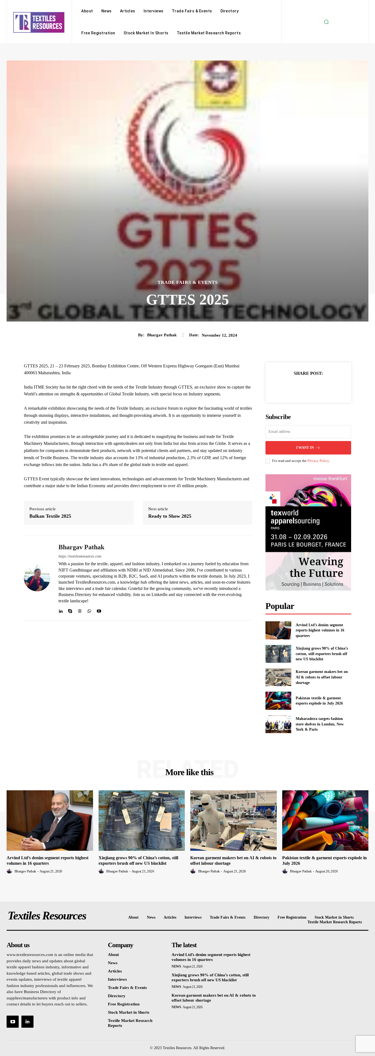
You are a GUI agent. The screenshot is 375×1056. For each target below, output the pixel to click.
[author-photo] (10, 871)
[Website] (80, 610)
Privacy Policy (318, 461)
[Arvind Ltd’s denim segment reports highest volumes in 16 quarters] (278, 630)
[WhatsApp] (89, 610)
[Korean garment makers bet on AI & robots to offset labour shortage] (278, 677)
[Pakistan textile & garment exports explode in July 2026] (278, 700)
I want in (305, 447)
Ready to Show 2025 (169, 516)
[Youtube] (99, 610)
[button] (326, 22)
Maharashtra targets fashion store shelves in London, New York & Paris (320, 724)
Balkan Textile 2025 (50, 516)
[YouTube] (13, 1022)
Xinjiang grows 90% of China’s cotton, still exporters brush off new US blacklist (322, 653)
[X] (301, 386)
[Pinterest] (314, 386)
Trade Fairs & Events (188, 282)
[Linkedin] (60, 610)
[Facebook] (289, 386)
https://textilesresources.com (79, 556)
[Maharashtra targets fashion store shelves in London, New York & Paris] (278, 724)
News (176, 966)
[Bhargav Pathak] (37, 578)
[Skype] (70, 610)
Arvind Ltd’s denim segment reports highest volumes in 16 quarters (320, 630)
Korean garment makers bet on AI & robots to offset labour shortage (322, 677)
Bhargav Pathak (162, 335)
